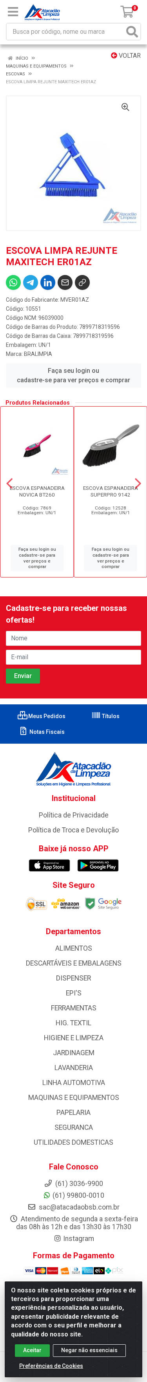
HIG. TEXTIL (73, 1023)
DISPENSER (73, 978)
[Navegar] (9, 483)
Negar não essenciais (89, 1350)
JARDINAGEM (73, 1053)
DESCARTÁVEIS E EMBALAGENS (74, 963)
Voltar (129, 55)
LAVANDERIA (73, 1068)
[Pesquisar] (132, 32)
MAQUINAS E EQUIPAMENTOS (73, 1098)
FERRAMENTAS (73, 1008)
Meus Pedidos (46, 716)
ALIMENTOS (73, 948)
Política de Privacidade (74, 815)
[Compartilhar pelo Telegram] (30, 282)
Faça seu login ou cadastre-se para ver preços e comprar (73, 375)
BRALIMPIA (38, 354)
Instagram (78, 1239)
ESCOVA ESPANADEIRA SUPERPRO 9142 (110, 491)
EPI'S (74, 993)
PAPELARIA (73, 1112)
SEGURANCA (73, 1127)
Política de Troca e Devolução (73, 830)
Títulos (110, 716)
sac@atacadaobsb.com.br (78, 1207)
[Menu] (13, 12)
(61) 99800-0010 (78, 1195)
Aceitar (32, 1350)
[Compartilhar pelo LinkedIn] (47, 282)
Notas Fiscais (46, 732)
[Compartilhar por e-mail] (65, 282)
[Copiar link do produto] (82, 282)
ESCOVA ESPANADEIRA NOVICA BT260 (37, 491)
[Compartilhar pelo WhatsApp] (13, 282)
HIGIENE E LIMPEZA (73, 1038)
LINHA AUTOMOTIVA (73, 1083)
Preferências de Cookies (51, 1366)
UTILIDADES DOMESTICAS (73, 1142)
